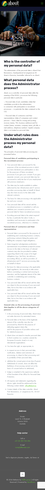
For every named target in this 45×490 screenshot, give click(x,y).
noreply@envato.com (22, 447)
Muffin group (26, 480)
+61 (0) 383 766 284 (22, 441)
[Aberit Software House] (10, 3)
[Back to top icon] (22, 474)
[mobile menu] (42, 3)
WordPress (31, 482)
